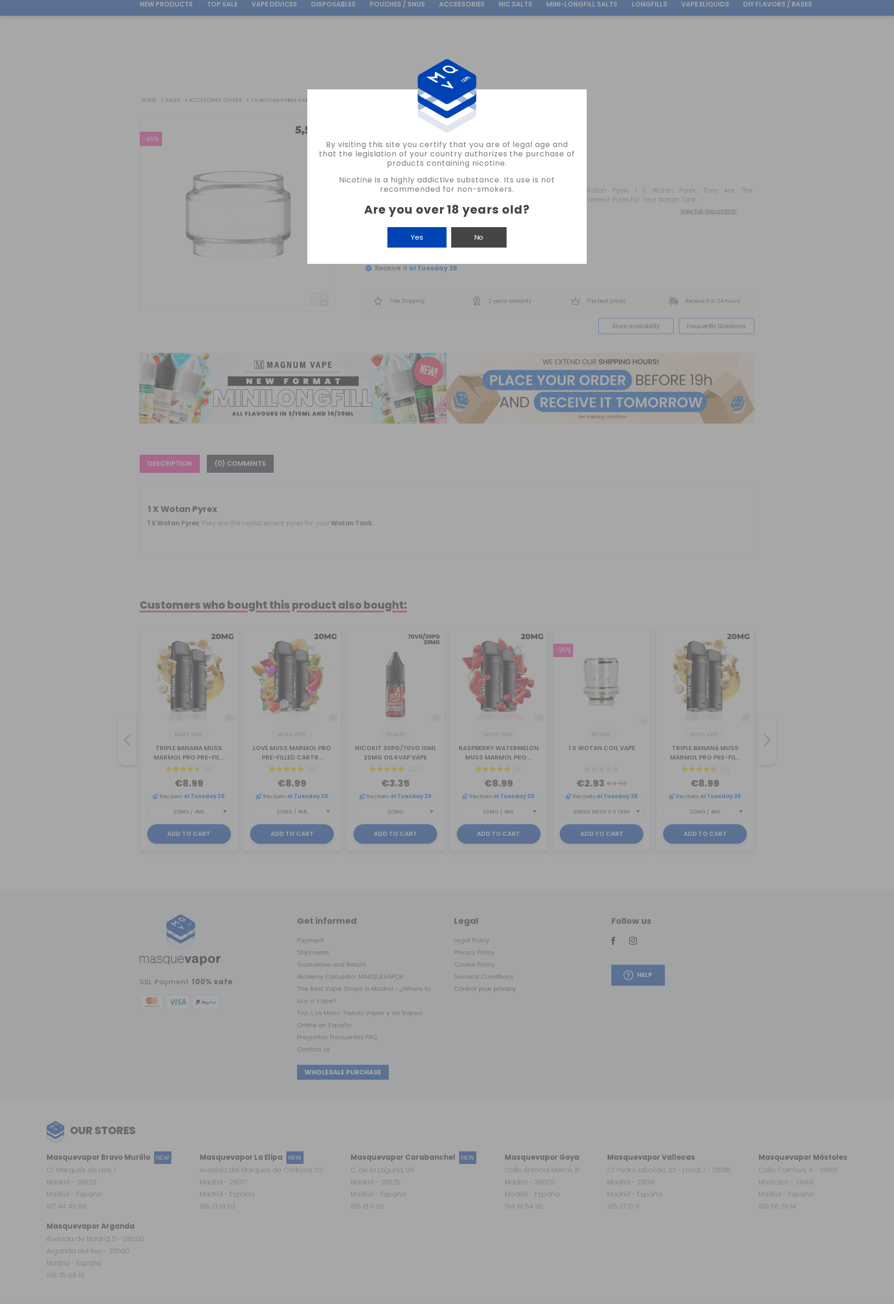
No (478, 237)
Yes (417, 237)
